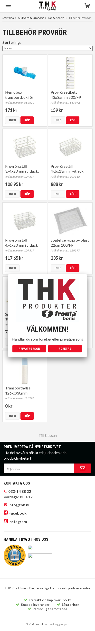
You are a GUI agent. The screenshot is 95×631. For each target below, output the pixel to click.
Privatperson (29, 348)
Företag (65, 348)
